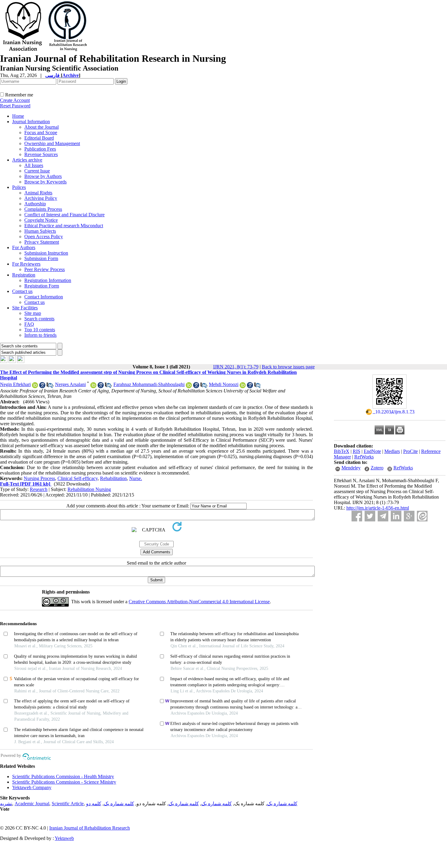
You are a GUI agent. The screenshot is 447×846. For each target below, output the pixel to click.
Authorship (35, 203)
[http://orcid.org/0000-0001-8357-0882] (189, 386)
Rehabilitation (113, 478)
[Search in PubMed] (50, 386)
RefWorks (364, 456)
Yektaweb (64, 838)
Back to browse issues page (288, 366)
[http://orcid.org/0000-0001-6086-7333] (35, 386)
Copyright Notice (41, 220)
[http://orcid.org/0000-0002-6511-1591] (243, 386)
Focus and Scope (40, 132)
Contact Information (43, 296)
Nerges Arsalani (70, 384)
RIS (356, 451)
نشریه (6, 803)
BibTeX (341, 451)
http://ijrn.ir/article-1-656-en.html (377, 507)
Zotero (377, 467)
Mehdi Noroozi (223, 384)
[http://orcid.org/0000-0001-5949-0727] (93, 386)
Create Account (15, 100)
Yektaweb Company (31, 787)
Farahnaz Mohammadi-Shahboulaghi (149, 384)
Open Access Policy (43, 236)
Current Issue (37, 170)
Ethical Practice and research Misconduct (63, 225)
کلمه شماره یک (282, 803)
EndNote (372, 451)
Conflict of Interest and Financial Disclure (64, 214)
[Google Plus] (409, 516)
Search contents (39, 318)
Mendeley (351, 467)
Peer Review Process (44, 269)
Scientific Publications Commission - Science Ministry (64, 782)
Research (38, 489)
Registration (23, 274)
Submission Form (41, 258)
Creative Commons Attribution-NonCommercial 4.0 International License (199, 601)
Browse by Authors (43, 176)
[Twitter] (370, 516)
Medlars (392, 451)
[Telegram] (383, 516)
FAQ (29, 324)
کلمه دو (93, 803)
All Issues (33, 165)
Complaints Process (43, 209)
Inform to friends (40, 335)
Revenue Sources (41, 154)
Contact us (22, 291)
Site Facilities (25, 307)
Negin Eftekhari (15, 384)
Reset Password (15, 105)
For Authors (23, 247)
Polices (19, 187)
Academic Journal (32, 803)
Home (18, 116)
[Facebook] (357, 516)
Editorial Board (39, 138)
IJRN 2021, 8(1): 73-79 (235, 366)
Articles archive (27, 159)
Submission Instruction (46, 253)
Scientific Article (68, 803)
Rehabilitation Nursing (89, 489)
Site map (32, 313)
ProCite (410, 451)
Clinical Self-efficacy (77, 478)
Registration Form (41, 285)
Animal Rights (38, 192)
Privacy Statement (41, 242)
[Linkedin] (396, 516)
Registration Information (47, 280)
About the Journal (41, 127)
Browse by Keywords (45, 181)
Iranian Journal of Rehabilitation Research (89, 827)
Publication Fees (40, 148)
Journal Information (31, 121)
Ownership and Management (52, 143)
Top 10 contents (39, 329)
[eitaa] (422, 516)
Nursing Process (39, 478)
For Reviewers (26, 263)
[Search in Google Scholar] (42, 386)
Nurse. (135, 478)
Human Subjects (40, 231)
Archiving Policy (40, 198)
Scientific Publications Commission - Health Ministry (63, 776)
